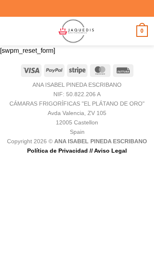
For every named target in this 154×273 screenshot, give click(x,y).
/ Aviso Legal (109, 150)
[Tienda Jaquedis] (76, 31)
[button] (11, 31)
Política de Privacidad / (59, 150)
